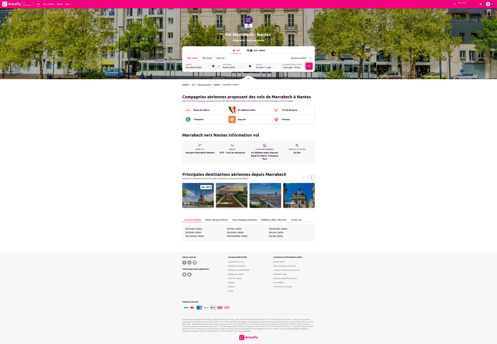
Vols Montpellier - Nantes (237, 236)
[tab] (236, 50)
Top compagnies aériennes (244, 220)
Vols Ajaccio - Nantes (235, 232)
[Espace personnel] (489, 4)
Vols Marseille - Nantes (278, 229)
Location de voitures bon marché (286, 270)
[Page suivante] (311, 177)
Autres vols (296, 220)
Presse (230, 291)
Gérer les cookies (235, 278)
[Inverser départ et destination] (219, 66)
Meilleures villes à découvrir (274, 220)
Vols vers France (204, 85)
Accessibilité (278, 283)
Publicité (231, 287)
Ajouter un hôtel (298, 58)
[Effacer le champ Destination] (250, 66)
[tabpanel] (248, 232)
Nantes (217, 85)
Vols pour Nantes (192, 220)
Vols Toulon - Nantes (193, 229)
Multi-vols (221, 58)
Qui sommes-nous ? (236, 262)
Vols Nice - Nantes (234, 229)
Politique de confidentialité (238, 270)
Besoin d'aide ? (279, 262)
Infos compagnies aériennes (284, 266)
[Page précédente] (303, 177)
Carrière (231, 283)
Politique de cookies (236, 274)
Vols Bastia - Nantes (193, 232)
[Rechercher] (309, 66)
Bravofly (185, 85)
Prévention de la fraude (282, 287)
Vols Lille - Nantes (276, 236)
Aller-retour (192, 58)
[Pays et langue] (480, 4)
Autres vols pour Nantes (216, 220)
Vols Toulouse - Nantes (194, 236)
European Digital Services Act (285, 278)
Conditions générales (236, 266)
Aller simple (207, 58)
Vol (193, 85)
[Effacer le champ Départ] (213, 66)
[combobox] (200, 66)
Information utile (280, 274)
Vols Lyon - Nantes (276, 232)
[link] (198, 195)
